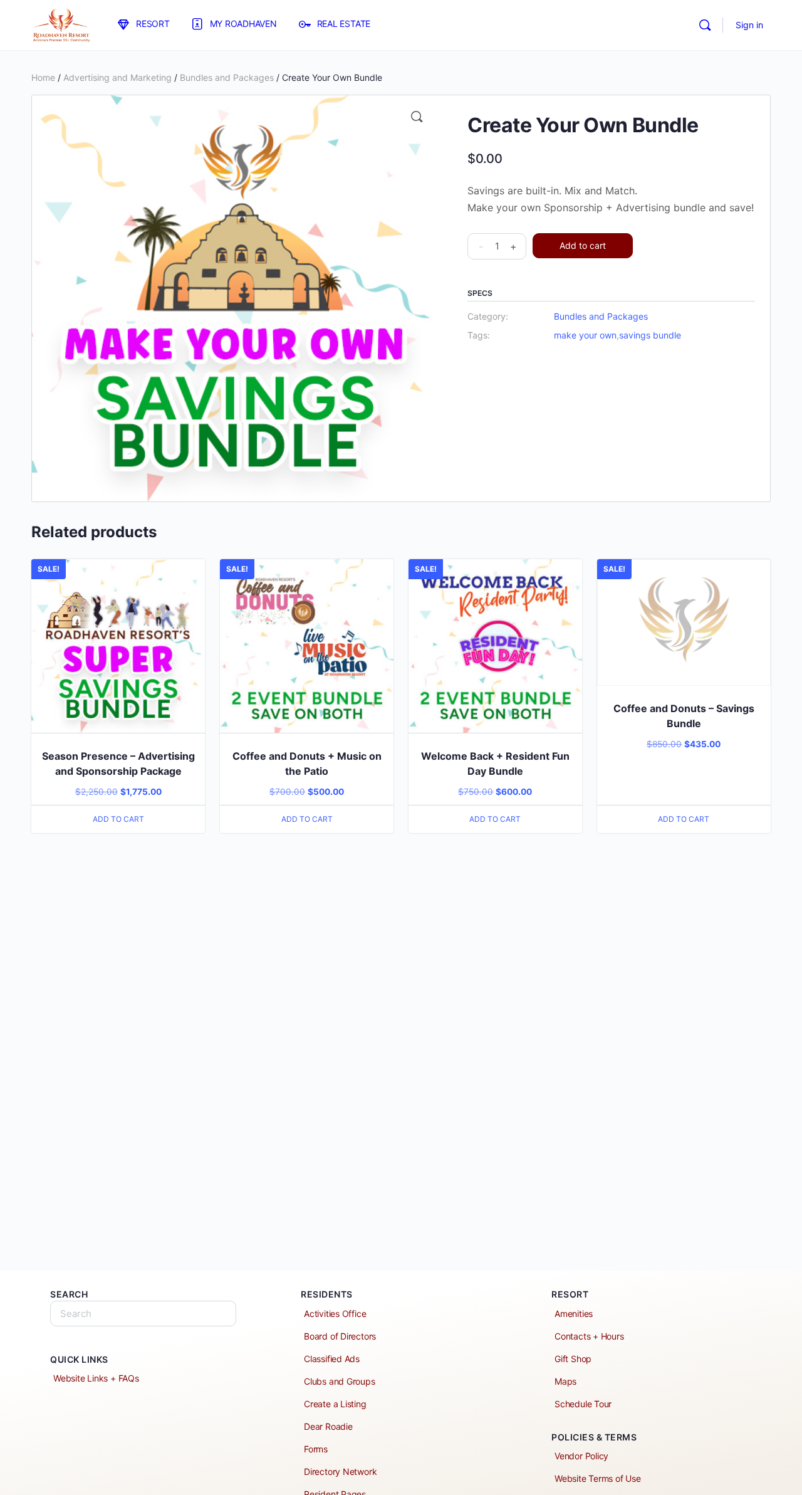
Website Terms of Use (598, 1478)
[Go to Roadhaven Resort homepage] (61, 24)
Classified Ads (332, 1358)
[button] (416, 116)
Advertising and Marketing (117, 77)
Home (43, 77)
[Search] (704, 25)
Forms (316, 1449)
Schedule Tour (583, 1403)
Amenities (574, 1313)
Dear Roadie (328, 1426)
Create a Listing (335, 1403)
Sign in (749, 24)
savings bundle (650, 335)
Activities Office (335, 1313)
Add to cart (583, 245)
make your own (585, 335)
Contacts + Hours (589, 1336)
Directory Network (340, 1471)
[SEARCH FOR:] (143, 1313)
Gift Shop (573, 1358)
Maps (565, 1381)
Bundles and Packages (227, 77)
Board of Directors (340, 1336)
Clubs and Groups (339, 1381)
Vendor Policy (581, 1455)
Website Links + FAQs (96, 1378)
